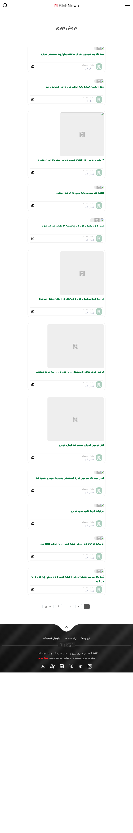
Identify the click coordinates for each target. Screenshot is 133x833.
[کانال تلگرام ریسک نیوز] (80, 666)
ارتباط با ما (71, 638)
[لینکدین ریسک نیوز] (62, 666)
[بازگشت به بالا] (66, 628)
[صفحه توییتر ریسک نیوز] (71, 666)
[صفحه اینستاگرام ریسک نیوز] (90, 666)
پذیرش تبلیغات (51, 638)
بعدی (48, 606)
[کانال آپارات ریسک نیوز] (52, 666)
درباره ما (85, 638)
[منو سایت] (127, 5)
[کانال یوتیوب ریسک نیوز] (43, 666)
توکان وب (43, 658)
